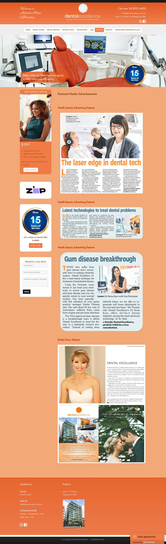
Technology (82, 30)
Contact (108, 30)
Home (28, 30)
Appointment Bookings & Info (127, 30)
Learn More (30, 169)
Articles (99, 30)
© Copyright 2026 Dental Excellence (75, 539)
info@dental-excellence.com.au (134, 13)
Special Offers (38, 30)
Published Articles (97, 539)
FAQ (91, 30)
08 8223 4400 (137, 8)
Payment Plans (68, 30)
